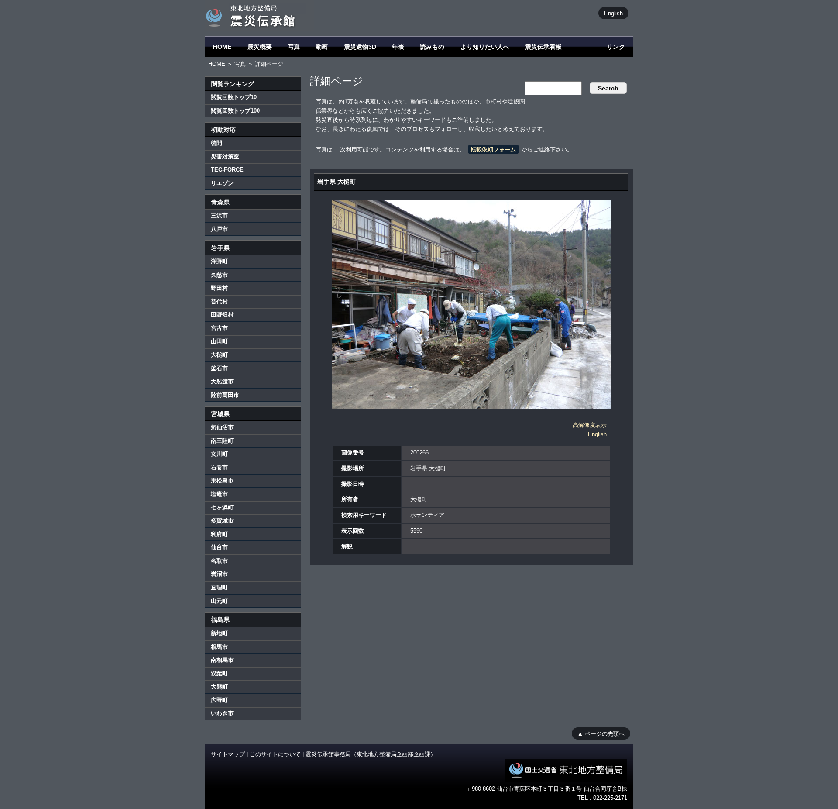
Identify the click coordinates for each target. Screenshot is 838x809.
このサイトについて (275, 754)
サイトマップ (228, 754)
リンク (616, 46)
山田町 (219, 341)
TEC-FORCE (227, 169)
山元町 (219, 601)
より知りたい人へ (484, 46)
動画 (322, 46)
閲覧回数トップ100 (235, 110)
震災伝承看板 (543, 46)
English (613, 13)
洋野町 (219, 261)
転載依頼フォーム (493, 149)
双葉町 (219, 673)
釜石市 (219, 368)
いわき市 (222, 713)
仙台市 (219, 547)
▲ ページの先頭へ (601, 733)
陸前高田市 (225, 395)
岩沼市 (219, 574)
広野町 (219, 700)
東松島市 (222, 480)
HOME (222, 46)
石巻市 (219, 467)
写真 (294, 46)
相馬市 (219, 647)
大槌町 (219, 354)
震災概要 (259, 46)
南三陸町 (222, 440)
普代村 (219, 301)
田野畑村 (222, 314)
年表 (398, 46)
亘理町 (219, 587)
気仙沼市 (222, 427)
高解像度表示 (590, 425)
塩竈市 (219, 494)
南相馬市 (222, 660)
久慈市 (219, 275)
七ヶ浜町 (222, 507)
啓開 (216, 143)
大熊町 (219, 686)
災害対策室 (225, 156)
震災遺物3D (360, 46)
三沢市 (219, 215)
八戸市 (219, 229)
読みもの (432, 46)
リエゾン (222, 183)
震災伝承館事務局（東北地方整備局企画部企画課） (371, 754)
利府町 (219, 534)
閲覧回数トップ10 (234, 97)
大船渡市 (222, 381)
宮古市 (219, 328)
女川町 (219, 454)
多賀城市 (222, 520)
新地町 (219, 633)
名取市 (219, 561)
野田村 (219, 288)
